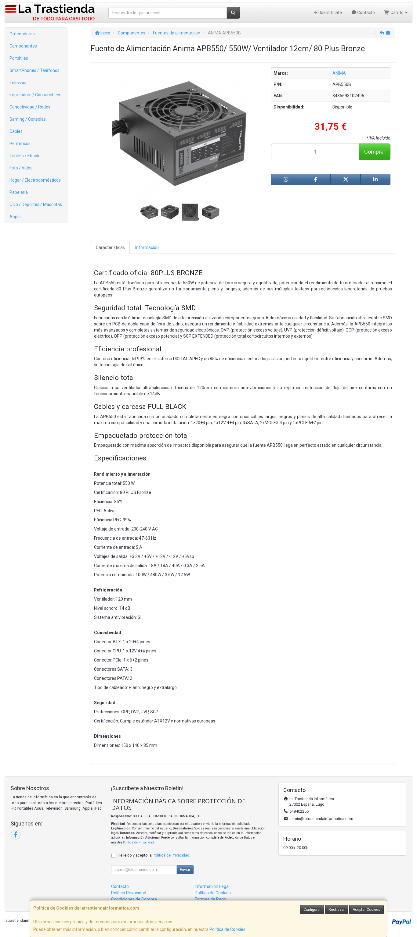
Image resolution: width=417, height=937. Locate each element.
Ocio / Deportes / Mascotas (35, 204)
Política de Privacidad (138, 842)
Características (110, 247)
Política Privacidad (128, 892)
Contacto (365, 12)
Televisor (18, 82)
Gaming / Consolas (27, 119)
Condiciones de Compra (134, 899)
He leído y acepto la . (154, 855)
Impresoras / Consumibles (34, 94)
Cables (16, 131)
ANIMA (339, 73)
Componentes (23, 46)
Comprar (374, 151)
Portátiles (18, 58)
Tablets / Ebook (24, 155)
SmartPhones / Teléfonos (34, 70)
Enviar (185, 870)
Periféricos (20, 143)
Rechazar (336, 909)
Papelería (18, 192)
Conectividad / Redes (29, 107)
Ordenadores (22, 33)
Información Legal (212, 886)
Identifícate (330, 12)
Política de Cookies (227, 929)
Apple (15, 216)
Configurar (312, 909)
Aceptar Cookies (366, 909)
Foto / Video (21, 167)
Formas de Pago (210, 899)
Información (147, 247)
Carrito (397, 12)
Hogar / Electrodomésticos (35, 180)
